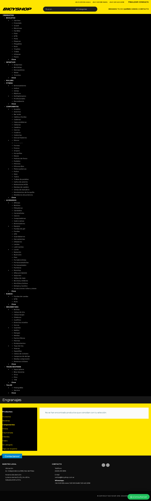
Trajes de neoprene (9, 449)
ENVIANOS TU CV (115, 9)
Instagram (108, 465)
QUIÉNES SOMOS (131, 9)
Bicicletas (6, 421)
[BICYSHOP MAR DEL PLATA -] (17, 9)
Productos (9, 15)
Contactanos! (12, 456)
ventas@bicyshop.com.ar (64, 477)
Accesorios (6, 417)
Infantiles (5, 437)
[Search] (93, 9)
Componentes (8, 425)
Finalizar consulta (138, 2)
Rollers (5, 441)
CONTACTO (144, 9)
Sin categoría (7, 445)
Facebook (103, 465)
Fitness (5, 429)
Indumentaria (7, 433)
